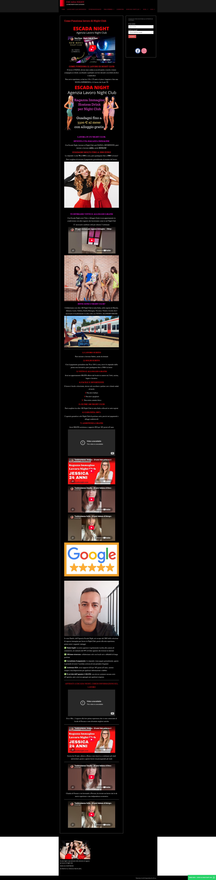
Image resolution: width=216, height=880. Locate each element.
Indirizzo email (132, 30)
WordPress (153, 878)
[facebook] (138, 50)
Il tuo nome (131, 24)
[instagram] (144, 50)
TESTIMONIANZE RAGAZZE (95, 9)
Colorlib (143, 878)
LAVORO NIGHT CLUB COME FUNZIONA (76, 9)
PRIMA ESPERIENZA (108, 9)
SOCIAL (144, 9)
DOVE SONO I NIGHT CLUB (132, 9)
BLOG (152, 9)
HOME (63, 9)
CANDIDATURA (120, 9)
